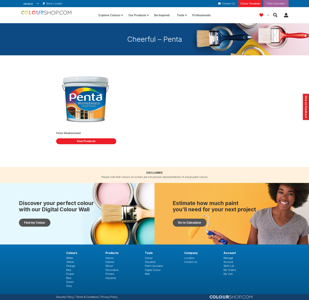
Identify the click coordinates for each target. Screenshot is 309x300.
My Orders (230, 269)
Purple (70, 273)
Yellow (70, 261)
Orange (70, 265)
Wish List (229, 265)
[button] (263, 15)
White (69, 257)
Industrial (111, 277)
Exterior (110, 261)
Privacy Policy (109, 296)
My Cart (228, 273)
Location (189, 257)
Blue (68, 277)
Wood (109, 265)
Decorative (112, 269)
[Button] (286, 15)
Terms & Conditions (87, 296)
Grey (69, 285)
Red (68, 269)
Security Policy (65, 296)
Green (70, 281)
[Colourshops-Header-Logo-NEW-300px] (47, 15)
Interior (110, 257)
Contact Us (190, 261)
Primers (110, 273)
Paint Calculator (276, 3)
